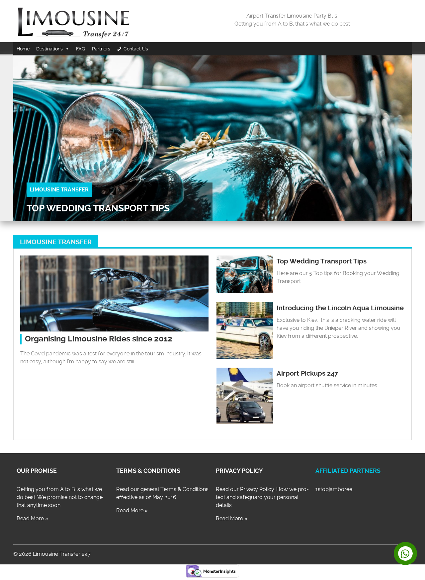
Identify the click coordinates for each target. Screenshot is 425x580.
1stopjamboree (333, 489)
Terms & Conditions (148, 471)
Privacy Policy (239, 471)
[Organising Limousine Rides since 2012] (114, 329)
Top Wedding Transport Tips (98, 208)
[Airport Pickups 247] (244, 422)
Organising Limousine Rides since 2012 (98, 338)
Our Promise (37, 471)
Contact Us (136, 48)
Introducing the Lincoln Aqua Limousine (340, 308)
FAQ (80, 48)
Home (23, 48)
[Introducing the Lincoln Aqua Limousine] (244, 357)
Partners (101, 48)
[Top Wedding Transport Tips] (244, 291)
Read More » (32, 518)
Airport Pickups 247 (307, 373)
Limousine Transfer (59, 189)
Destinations (49, 48)
